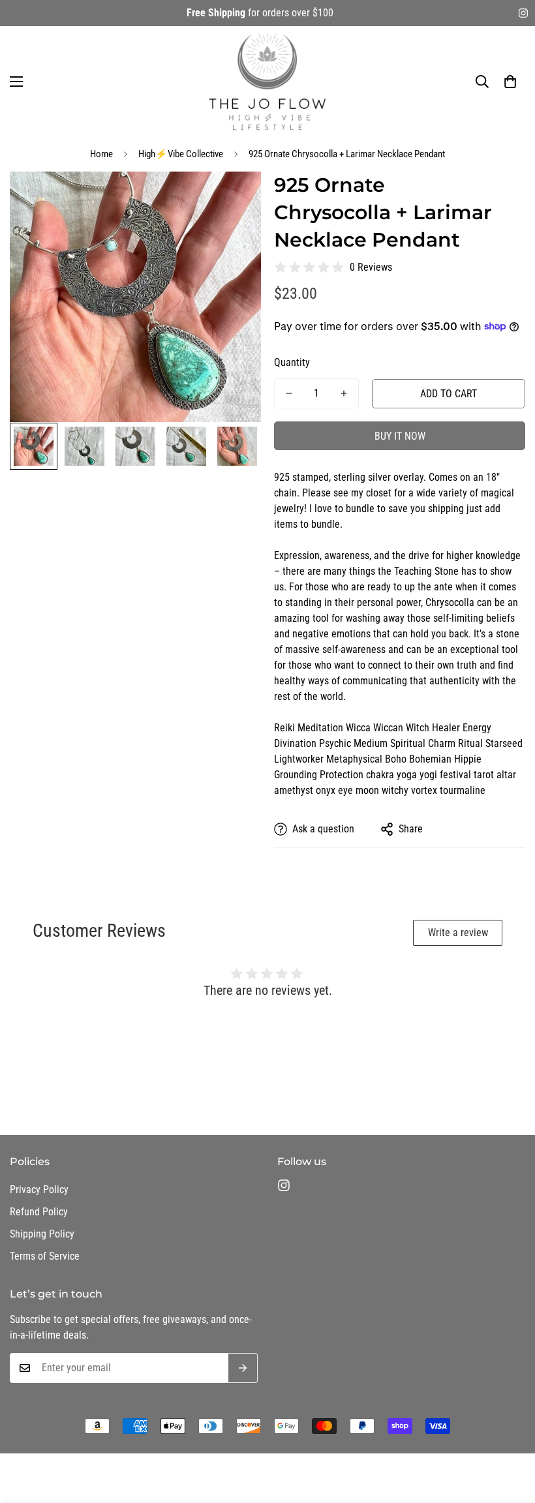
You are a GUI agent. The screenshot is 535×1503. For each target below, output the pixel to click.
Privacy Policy (39, 1189)
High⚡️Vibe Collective (180, 154)
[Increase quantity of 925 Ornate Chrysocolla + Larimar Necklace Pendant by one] (343, 393)
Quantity (292, 362)
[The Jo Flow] (267, 81)
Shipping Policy (42, 1234)
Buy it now (399, 436)
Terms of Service (45, 1256)
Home (101, 154)
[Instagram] (523, 13)
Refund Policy (39, 1212)
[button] (510, 82)
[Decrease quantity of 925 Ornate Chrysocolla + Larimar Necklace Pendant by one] (289, 393)
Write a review (458, 932)
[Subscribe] (243, 1368)
